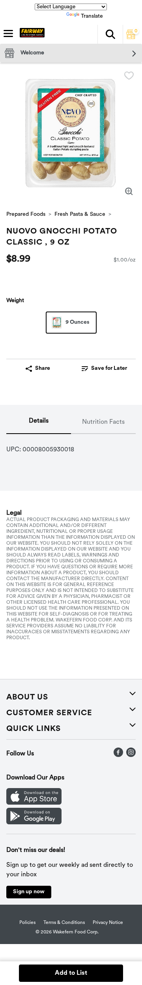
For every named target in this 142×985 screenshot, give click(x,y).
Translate (92, 16)
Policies (27, 922)
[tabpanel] (71, 446)
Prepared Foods (25, 214)
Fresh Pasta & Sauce (79, 214)
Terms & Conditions (64, 922)
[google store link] (34, 823)
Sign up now (29, 892)
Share (42, 368)
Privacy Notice (108, 922)
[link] (104, 368)
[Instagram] (131, 755)
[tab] (38, 422)
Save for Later (109, 368)
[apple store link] (34, 803)
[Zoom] (129, 191)
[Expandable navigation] (8, 33)
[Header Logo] (30, 34)
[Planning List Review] (131, 37)
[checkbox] (129, 75)
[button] (110, 34)
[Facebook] (118, 755)
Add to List (71, 973)
